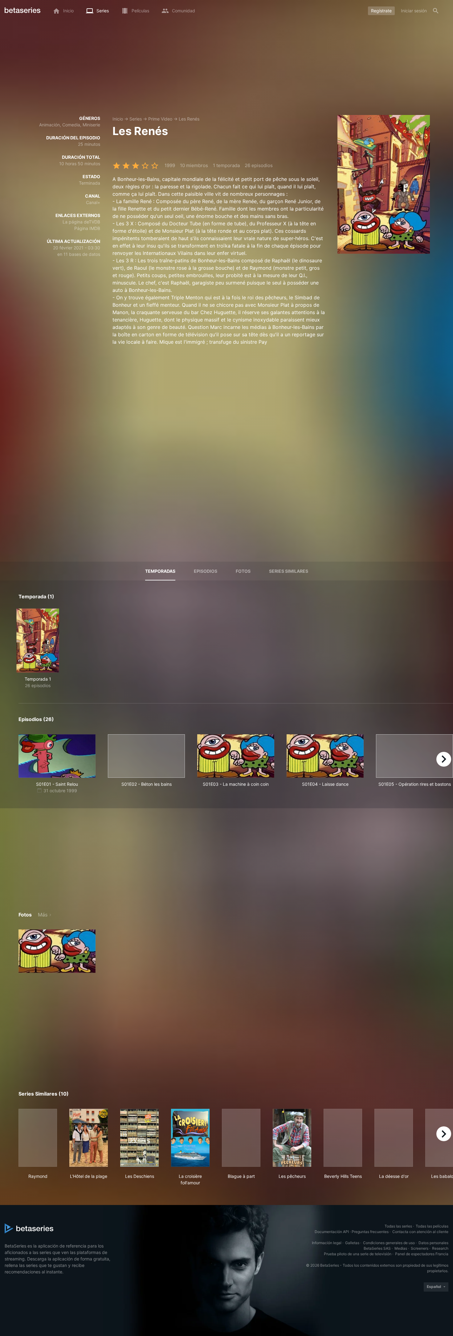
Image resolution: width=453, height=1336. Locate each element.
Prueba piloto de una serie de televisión (357, 1254)
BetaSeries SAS (377, 1248)
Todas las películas (432, 1226)
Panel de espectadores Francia (421, 1254)
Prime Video (160, 118)
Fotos (243, 571)
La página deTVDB (81, 221)
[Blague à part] (241, 1138)
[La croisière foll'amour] (190, 1138)
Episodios (205, 571)
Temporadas (160, 571)
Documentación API (332, 1231)
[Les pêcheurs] (292, 1138)
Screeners (419, 1248)
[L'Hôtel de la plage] (88, 1138)
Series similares (288, 571)
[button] (57, 951)
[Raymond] (37, 1138)
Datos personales (433, 1242)
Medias (400, 1248)
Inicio (117, 118)
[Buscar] (436, 10)
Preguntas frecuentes (370, 1231)
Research (440, 1248)
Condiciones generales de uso (389, 1242)
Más (42, 915)
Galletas (352, 1242)
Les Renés (189, 118)
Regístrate (381, 10)
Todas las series (398, 1226)
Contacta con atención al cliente (420, 1231)
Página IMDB (87, 228)
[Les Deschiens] (139, 1138)
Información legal (326, 1242)
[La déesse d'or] (393, 1138)
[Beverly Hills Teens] (343, 1138)
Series (135, 118)
